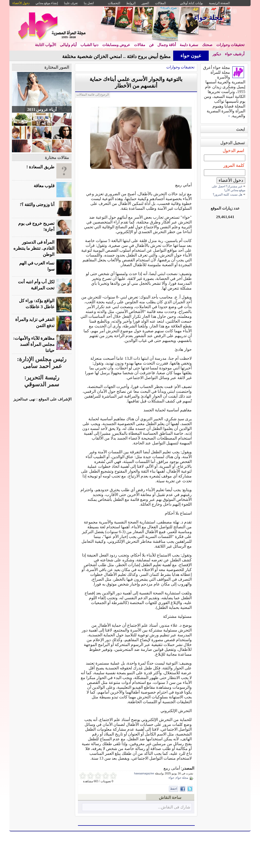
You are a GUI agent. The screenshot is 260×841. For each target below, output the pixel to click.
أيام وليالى (68, 45)
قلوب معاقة (44, 185)
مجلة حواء (182, 777)
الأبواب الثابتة (45, 45)
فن (151, 45)
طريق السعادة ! (40, 166)
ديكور (217, 54)
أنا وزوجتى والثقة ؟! (37, 204)
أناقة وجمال (166, 45)
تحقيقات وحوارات (230, 45)
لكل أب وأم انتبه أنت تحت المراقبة (36, 284)
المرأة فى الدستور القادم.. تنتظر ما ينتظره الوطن (34, 248)
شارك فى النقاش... (174, 807)
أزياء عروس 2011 (42, 109)
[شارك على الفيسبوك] (183, 789)
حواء (171, 777)
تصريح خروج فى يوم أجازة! (36, 226)
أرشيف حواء (235, 54)
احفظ (173, 788)
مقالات (139, 45)
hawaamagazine (144, 773)
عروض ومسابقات (116, 45)
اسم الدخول (233, 150)
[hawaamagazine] (238, 76)
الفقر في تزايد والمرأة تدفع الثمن (35, 322)
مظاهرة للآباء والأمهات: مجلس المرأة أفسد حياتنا (34, 344)
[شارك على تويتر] (190, 789)
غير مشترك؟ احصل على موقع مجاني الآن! (228, 188)
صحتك (207, 45)
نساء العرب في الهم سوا (37, 266)
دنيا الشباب (89, 45)
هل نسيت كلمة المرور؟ (227, 194)
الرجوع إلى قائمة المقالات (92, 94)
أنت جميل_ (160, 56)
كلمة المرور (233, 165)
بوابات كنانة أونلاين (191, 3)
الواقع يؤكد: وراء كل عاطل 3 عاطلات (37, 303)
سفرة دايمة (189, 45)
